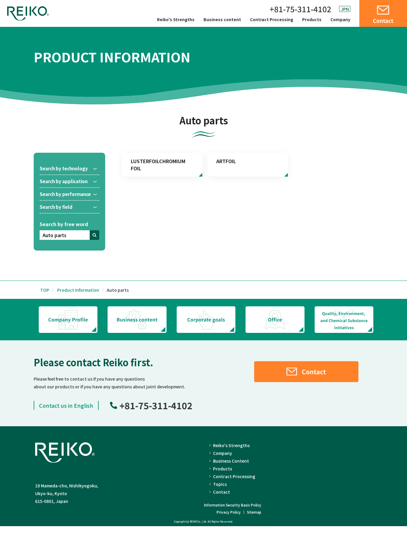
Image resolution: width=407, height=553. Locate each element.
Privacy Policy (229, 512)
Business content (222, 19)
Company (340, 19)
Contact (221, 492)
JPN (345, 9)
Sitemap (254, 512)
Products (311, 19)
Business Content (231, 461)
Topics (220, 484)
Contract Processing (271, 19)
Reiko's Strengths (176, 19)
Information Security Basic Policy (232, 505)
